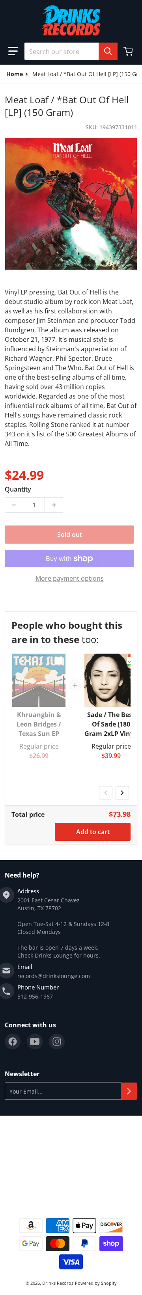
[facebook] (13, 1041)
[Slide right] (122, 792)
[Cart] (129, 51)
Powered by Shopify (96, 1283)
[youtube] (35, 1041)
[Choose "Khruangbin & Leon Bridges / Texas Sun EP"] (58, 661)
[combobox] (71, 51)
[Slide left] (105, 792)
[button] (13, 51)
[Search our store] (108, 51)
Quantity (18, 489)
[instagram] (57, 1041)
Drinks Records (57, 1283)
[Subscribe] (129, 1091)
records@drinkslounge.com (53, 976)
